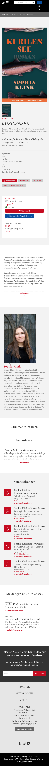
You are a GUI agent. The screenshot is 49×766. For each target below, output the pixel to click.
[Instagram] (24, 743)
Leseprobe (10, 180)
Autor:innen (24, 693)
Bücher (25, 687)
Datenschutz (25, 759)
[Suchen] (33, 2)
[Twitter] (28, 743)
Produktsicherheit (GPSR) (14, 185)
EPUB (7, 226)
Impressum (8, 759)
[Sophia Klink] (24, 338)
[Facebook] (20, 743)
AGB (16, 759)
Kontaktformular (25, 729)
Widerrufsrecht (37, 759)
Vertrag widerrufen (24, 761)
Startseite (5, 14)
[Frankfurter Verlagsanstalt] (4, 2)
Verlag (24, 700)
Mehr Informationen (24, 503)
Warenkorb (25, 211)
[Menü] (7, 2)
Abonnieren (39, 673)
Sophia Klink (7, 118)
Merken (25, 180)
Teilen (38, 180)
